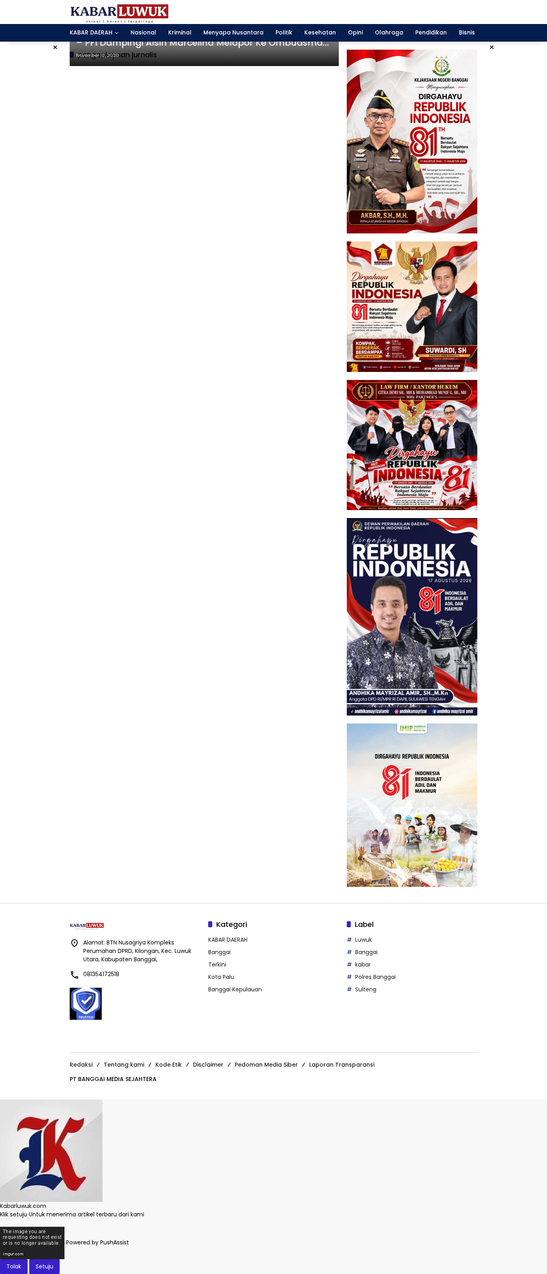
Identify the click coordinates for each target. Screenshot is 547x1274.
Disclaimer (208, 1065)
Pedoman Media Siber (266, 1065)
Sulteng (365, 989)
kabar (363, 965)
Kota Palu (221, 977)
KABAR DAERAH (227, 940)
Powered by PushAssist (97, 1242)
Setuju (44, 1266)
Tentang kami (124, 1065)
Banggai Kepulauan (235, 989)
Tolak (13, 1266)
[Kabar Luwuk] (120, 12)
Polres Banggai (375, 977)
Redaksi (81, 1065)
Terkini (217, 965)
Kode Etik (168, 1065)
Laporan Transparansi (341, 1065)
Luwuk (363, 940)
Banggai (219, 952)
